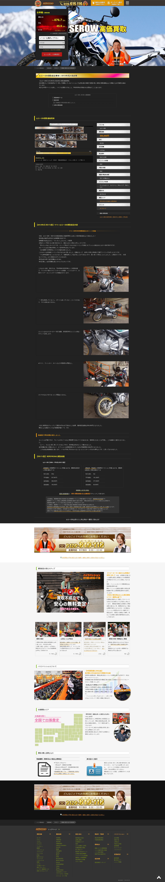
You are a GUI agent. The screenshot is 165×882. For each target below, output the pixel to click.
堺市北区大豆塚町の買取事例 (108, 201)
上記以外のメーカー (61, 872)
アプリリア (40, 851)
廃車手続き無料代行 (100, 854)
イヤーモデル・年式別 (62, 874)
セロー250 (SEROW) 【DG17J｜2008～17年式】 (114, 217)
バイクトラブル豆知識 (81, 855)
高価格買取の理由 (80, 847)
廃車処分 (97, 844)
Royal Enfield (59, 870)
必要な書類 (78, 840)
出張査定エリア (79, 842)
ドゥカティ (40, 846)
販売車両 (116, 858)
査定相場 (97, 859)
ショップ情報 (117, 862)
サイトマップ (117, 848)
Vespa (57, 868)
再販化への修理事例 (80, 857)
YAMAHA (58, 840)
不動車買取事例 (99, 840)
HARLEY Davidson (61, 845)
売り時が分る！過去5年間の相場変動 (51, 49)
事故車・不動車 (99, 834)
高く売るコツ (79, 849)
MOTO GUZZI (60, 860)
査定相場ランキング (100, 862)
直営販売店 (117, 854)
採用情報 (116, 846)
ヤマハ (38, 839)
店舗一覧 (116, 840)
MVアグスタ (40, 857)
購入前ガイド (117, 860)
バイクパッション (119, 834)
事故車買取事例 (99, 838)
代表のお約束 (117, 844)
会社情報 (116, 838)
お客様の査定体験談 (80, 853)
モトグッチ (40, 858)
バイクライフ (117, 849)
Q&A (76, 844)
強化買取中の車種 (80, 859)
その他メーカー (41, 865)
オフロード (103, 208)
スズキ (38, 841)
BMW (38, 848)
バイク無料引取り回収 (101, 850)
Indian (57, 866)
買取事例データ (57, 97)
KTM (38, 855)
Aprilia (57, 853)
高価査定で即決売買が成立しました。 (65, 102)
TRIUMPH (59, 851)
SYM (38, 862)
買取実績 (39, 834)
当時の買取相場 (57, 105)
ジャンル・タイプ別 (61, 876)
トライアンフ (40, 850)
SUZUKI (58, 841)
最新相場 (58, 834)
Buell (57, 855)
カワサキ (39, 843)
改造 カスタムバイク (42, 871)
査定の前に (78, 834)
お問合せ (116, 842)
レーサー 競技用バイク (43, 869)
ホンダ (38, 838)
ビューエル (40, 853)
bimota (58, 862)
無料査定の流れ (79, 838)
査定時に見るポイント (81, 851)
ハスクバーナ (40, 860)
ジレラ (38, 864)
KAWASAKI (59, 843)
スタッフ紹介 (79, 861)
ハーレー (39, 845)
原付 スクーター (41, 867)
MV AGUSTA (59, 858)
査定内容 (56, 100)
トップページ (52, 829)
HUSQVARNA (60, 864)
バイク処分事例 (99, 852)
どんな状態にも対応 (80, 845)
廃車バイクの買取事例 (101, 848)
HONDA (58, 838)
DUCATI (58, 847)
